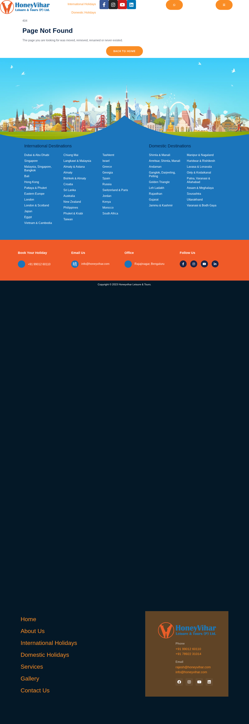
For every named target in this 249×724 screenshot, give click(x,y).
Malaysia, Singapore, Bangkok (38, 168)
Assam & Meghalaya (200, 187)
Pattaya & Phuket (35, 187)
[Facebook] (179, 682)
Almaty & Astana (74, 166)
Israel (106, 160)
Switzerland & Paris (115, 190)
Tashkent (108, 155)
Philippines (70, 207)
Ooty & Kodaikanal (199, 172)
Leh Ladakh (156, 187)
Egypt (28, 217)
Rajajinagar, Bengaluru (149, 263)
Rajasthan (155, 193)
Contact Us (35, 690)
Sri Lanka (69, 190)
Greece (107, 166)
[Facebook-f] (104, 4)
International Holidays (82, 4)
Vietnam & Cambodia (38, 222)
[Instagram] (113, 4)
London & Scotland (36, 205)
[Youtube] (122, 4)
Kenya (106, 201)
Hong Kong (31, 182)
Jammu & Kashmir (161, 205)
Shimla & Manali (159, 155)
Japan (28, 211)
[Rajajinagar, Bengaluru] (128, 264)
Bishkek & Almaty (74, 178)
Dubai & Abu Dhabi (36, 155)
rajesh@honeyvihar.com (193, 667)
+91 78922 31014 (188, 654)
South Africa (110, 213)
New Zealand (72, 201)
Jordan (106, 195)
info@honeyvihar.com (95, 263)
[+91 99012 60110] (21, 264)
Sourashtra (194, 193)
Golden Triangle (159, 182)
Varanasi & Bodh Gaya (201, 205)
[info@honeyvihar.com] (75, 264)
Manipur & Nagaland (200, 155)
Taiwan (68, 219)
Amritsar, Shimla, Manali (164, 160)
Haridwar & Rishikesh (201, 160)
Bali (26, 176)
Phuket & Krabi (73, 213)
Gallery (30, 678)
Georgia (107, 172)
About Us (33, 631)
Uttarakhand (195, 199)
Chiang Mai (70, 155)
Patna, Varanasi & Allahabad (198, 180)
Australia (69, 195)
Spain (106, 178)
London (29, 199)
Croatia (68, 184)
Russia (107, 184)
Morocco (108, 207)
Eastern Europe (34, 193)
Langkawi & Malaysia (77, 160)
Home (28, 619)
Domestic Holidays (83, 12)
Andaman (155, 166)
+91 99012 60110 (39, 264)
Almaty (67, 172)
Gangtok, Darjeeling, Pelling (162, 174)
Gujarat (153, 199)
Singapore (31, 160)
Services (32, 666)
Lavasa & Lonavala (199, 166)
